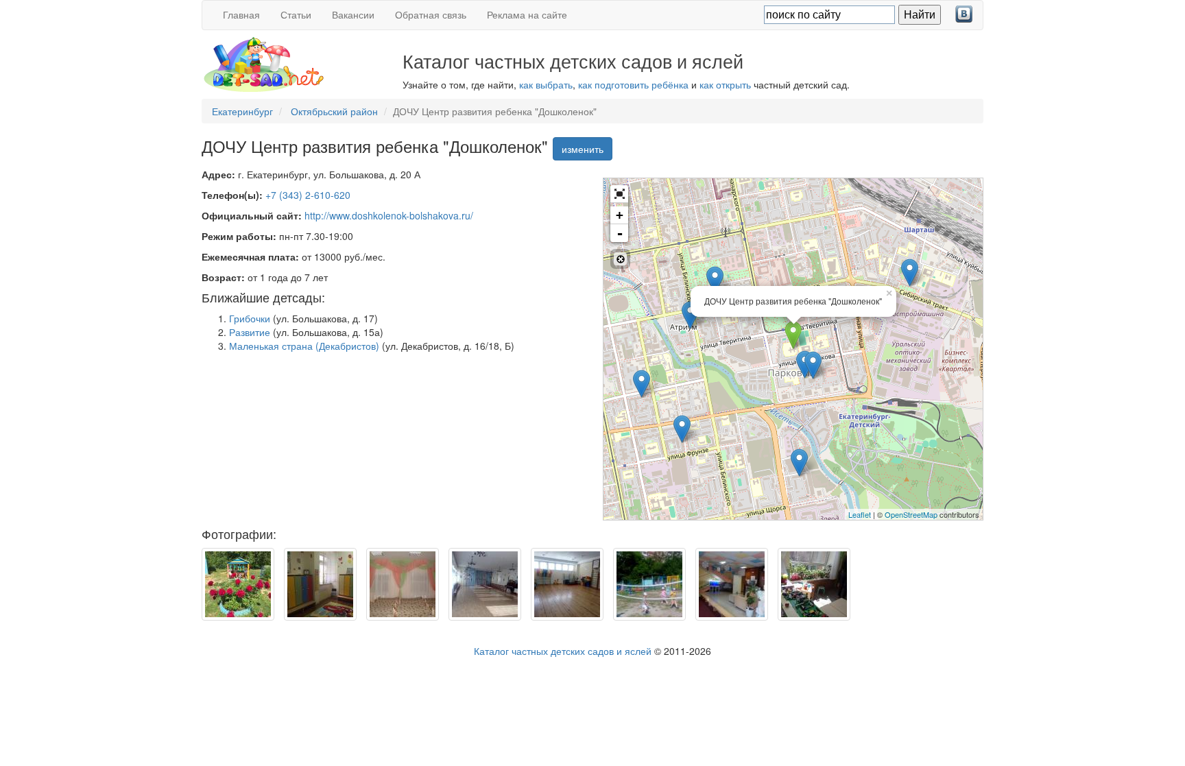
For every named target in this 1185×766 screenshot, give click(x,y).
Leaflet (859, 514)
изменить (582, 149)
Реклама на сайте (527, 14)
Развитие (249, 332)
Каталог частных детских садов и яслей (562, 651)
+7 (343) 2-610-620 (307, 195)
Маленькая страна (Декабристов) (304, 345)
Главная (241, 14)
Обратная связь (430, 14)
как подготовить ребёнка (633, 84)
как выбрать (546, 84)
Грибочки (249, 318)
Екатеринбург (242, 111)
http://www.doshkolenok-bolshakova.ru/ (388, 215)
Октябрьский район (334, 111)
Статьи (295, 14)
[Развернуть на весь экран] (619, 194)
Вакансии (353, 14)
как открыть (725, 84)
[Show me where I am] (620, 258)
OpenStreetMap (911, 514)
